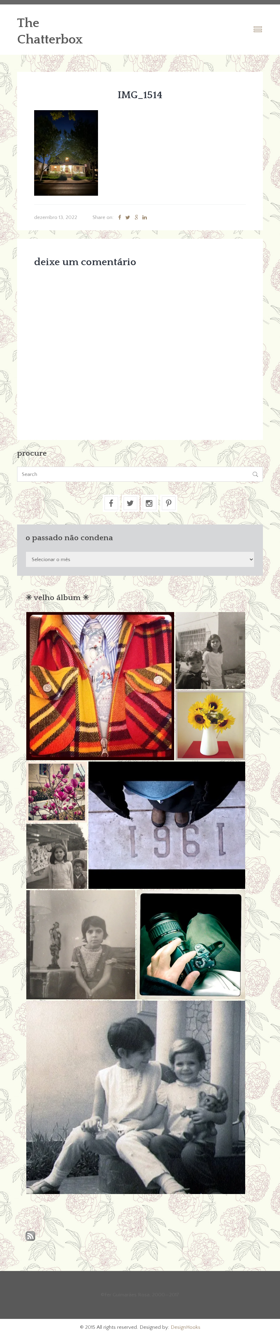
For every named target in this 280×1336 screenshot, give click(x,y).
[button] (100, 686)
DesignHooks (185, 1327)
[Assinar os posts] (30, 1237)
